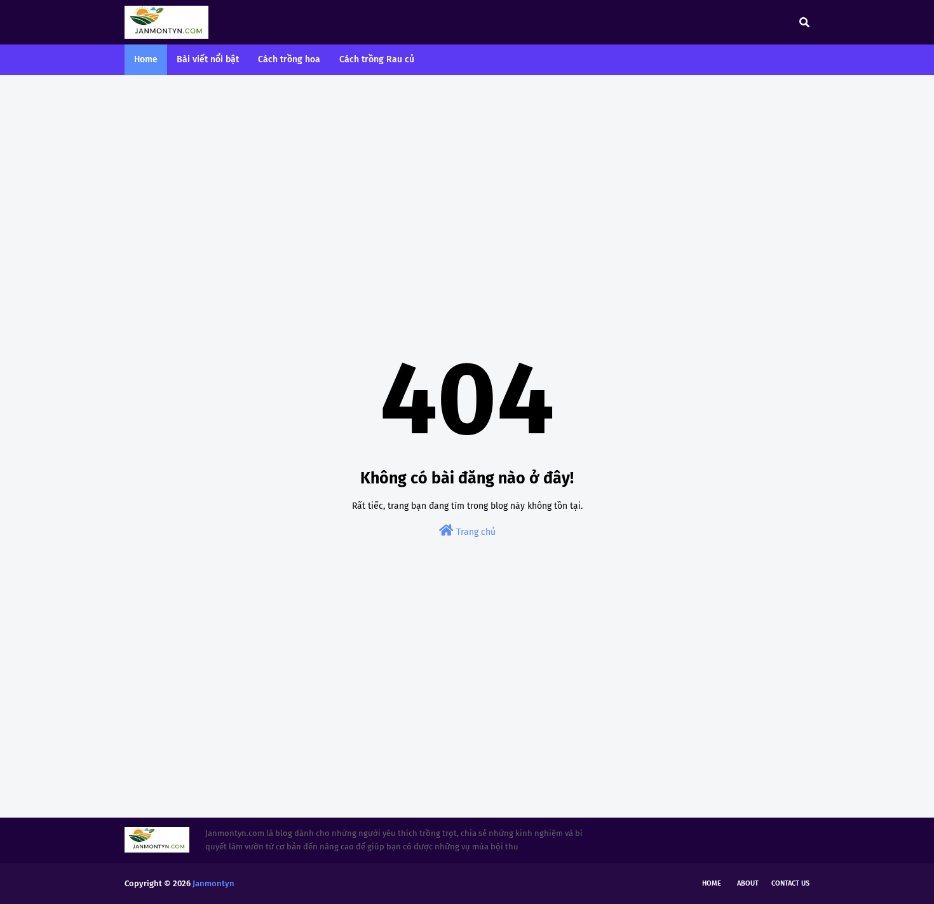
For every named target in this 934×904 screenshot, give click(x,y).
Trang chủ (475, 532)
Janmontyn (213, 883)
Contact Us (790, 883)
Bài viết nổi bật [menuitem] (208, 59)
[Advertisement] (467, 183)
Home (711, 883)
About (748, 883)
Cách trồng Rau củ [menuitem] (376, 59)
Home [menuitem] (146, 59)
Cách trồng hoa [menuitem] (289, 59)
